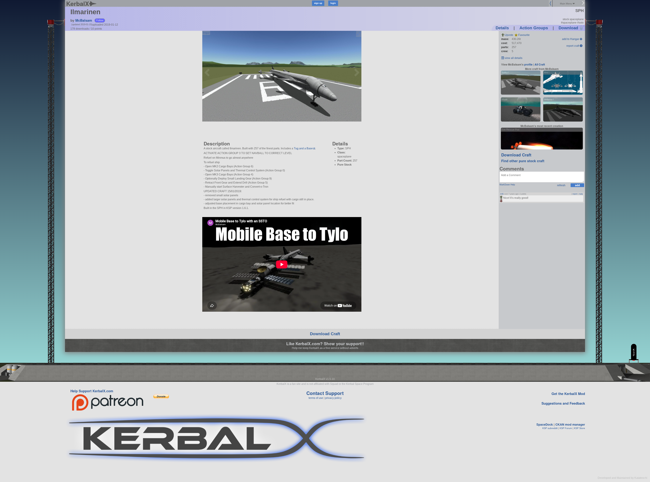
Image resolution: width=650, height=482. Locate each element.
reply (581, 194)
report (574, 194)
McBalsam (83, 20)
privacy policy (333, 398)
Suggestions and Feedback (563, 403)
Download (568, 28)
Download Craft (516, 155)
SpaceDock (544, 424)
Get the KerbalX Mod (568, 393)
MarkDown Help (507, 184)
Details (502, 28)
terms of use (316, 398)
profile (528, 64)
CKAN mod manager (570, 424)
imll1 (502, 194)
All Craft (540, 64)
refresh (561, 185)
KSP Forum (566, 428)
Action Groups (533, 28)
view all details (513, 58)
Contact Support (325, 393)
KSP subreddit (550, 428)
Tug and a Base (303, 148)
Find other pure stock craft (522, 160)
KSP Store (579, 428)
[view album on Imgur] (206, 33)
